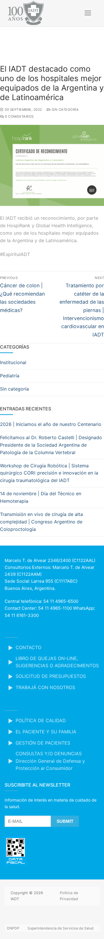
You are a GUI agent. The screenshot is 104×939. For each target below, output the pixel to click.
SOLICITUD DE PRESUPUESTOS (51, 676)
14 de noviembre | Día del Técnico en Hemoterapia (40, 497)
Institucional (13, 362)
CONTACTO (28, 647)
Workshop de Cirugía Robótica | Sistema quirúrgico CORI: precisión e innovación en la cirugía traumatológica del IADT (49, 473)
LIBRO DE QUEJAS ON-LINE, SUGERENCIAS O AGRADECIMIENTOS (57, 662)
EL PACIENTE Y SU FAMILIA (46, 732)
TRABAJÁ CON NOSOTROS (45, 687)
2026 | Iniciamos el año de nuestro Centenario (50, 424)
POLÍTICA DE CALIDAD (41, 720)
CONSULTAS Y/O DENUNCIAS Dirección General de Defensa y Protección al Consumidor (50, 761)
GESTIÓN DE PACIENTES (43, 743)
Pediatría (9, 375)
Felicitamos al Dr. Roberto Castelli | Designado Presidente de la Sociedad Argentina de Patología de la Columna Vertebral (51, 445)
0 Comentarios (19, 116)
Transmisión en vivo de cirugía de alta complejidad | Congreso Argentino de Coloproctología (41, 521)
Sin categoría (65, 110)
